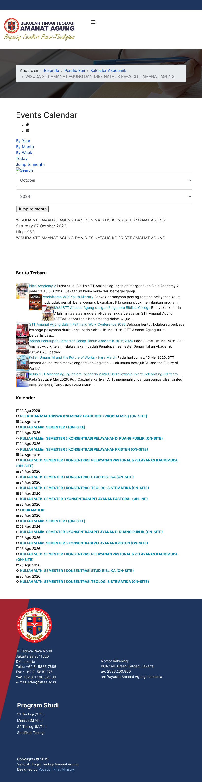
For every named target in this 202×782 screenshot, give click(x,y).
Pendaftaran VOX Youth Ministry (67, 297)
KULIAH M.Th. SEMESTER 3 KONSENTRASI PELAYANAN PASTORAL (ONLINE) (84, 499)
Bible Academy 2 (42, 286)
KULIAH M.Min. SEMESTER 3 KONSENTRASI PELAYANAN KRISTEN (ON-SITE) (84, 449)
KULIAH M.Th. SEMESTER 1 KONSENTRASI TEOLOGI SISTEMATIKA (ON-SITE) (84, 488)
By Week (24, 152)
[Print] (27, 124)
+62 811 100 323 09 (39, 677)
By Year (23, 140)
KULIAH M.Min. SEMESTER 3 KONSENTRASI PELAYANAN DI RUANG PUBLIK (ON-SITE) (91, 438)
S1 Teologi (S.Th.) (31, 714)
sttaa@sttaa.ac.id (42, 682)
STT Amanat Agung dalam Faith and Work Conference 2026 (77, 324)
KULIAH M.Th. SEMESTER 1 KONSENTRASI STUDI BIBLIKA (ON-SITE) (77, 477)
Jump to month (30, 164)
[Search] (101, 170)
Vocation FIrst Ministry (56, 769)
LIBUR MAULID (32, 510)
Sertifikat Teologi (30, 733)
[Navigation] (93, 22)
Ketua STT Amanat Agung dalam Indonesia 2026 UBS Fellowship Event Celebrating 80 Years (103, 374)
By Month (25, 146)
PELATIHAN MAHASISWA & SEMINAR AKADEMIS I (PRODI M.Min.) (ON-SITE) (83, 416)
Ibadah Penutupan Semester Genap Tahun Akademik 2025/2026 (81, 341)
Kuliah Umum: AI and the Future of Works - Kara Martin (73, 357)
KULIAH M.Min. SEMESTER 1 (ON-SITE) (52, 427)
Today (22, 158)
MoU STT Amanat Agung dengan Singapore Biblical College (102, 308)
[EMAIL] (27, 130)
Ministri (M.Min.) (30, 720)
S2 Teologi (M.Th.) (32, 726)
